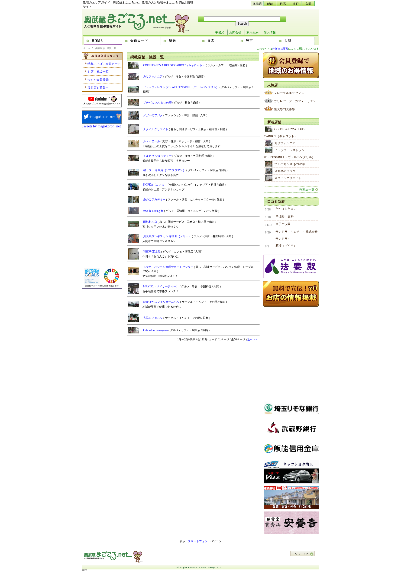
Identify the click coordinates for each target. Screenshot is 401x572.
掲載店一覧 (306, 189)
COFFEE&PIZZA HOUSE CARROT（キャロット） (174, 65)
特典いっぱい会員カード (104, 64)
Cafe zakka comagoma (155, 330)
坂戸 (296, 4)
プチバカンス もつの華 (157, 102)
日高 (283, 4)
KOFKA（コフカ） (155, 184)
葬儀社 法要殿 (280, 48)
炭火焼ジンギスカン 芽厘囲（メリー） (167, 236)
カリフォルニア (153, 76)
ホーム (103, 41)
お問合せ (235, 32)
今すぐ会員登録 (98, 79)
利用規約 (252, 32)
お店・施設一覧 (98, 71)
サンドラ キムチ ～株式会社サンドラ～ (296, 235)
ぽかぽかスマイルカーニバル (161, 301)
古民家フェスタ (153, 317)
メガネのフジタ (153, 115)
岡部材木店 (150, 221)
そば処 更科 (284, 216)
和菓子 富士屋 (152, 251)
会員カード (142, 41)
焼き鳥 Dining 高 (153, 211)
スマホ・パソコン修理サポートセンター (168, 267)
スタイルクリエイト (156, 129)
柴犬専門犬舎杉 (284, 109)
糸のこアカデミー (154, 199)
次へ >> (252, 339)
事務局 (219, 32)
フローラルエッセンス (289, 93)
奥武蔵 (257, 4)
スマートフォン (197, 541)
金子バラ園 (283, 224)
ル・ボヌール (152, 141)
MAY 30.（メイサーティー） (161, 286)
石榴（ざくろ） (286, 245)
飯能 (270, 4)
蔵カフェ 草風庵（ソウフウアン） (164, 170)
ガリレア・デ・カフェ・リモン (295, 101)
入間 (308, 4)
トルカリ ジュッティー (157, 155)
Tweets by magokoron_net (101, 126)
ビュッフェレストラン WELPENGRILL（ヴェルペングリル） (181, 87)
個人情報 (270, 32)
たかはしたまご (286, 208)
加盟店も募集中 (98, 87)
